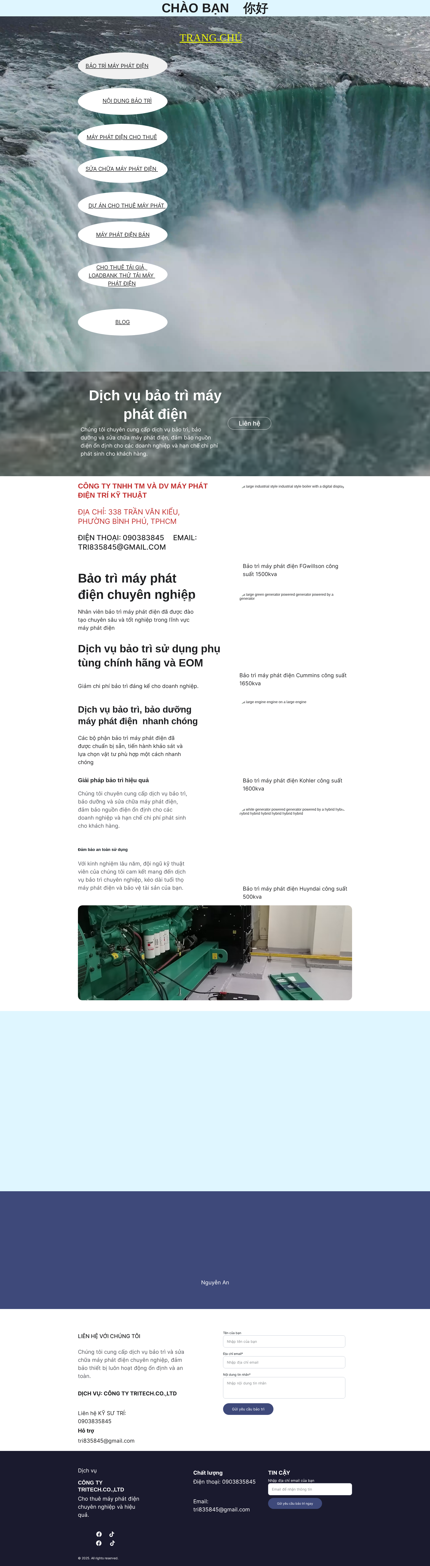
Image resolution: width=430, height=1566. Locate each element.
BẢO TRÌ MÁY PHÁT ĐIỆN (117, 66)
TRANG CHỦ (211, 37)
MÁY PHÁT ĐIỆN (137, 169)
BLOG (122, 322)
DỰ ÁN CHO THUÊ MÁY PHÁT (127, 205)
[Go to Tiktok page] (111, 1534)
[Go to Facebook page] (99, 1534)
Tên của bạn (232, 1333)
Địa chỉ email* (233, 1354)
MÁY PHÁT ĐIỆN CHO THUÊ (122, 137)
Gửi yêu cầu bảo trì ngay (295, 1503)
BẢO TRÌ (141, 101)
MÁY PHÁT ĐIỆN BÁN (123, 234)
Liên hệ (249, 423)
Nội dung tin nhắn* (237, 1374)
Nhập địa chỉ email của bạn (291, 1480)
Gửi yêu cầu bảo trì (248, 1409)
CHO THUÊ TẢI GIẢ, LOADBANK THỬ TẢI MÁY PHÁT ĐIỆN (122, 275)
